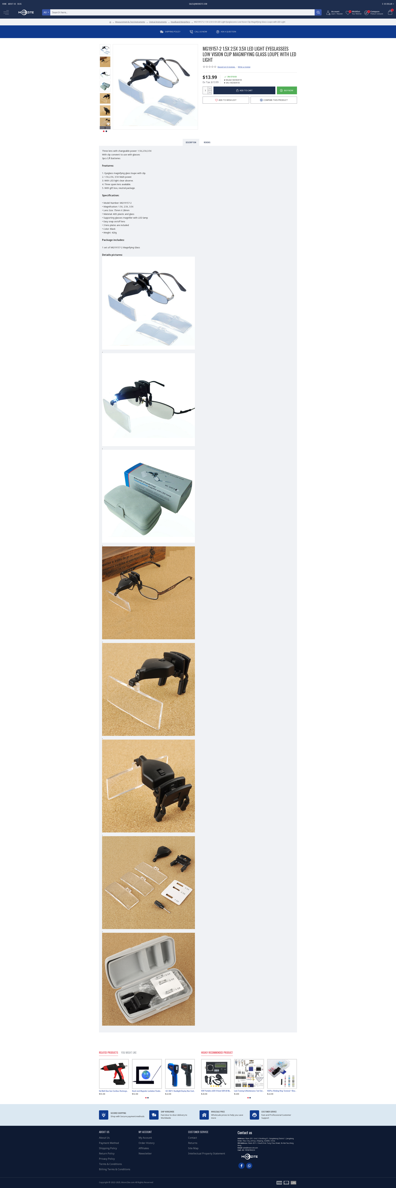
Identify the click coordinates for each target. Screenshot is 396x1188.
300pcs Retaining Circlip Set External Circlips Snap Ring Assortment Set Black (147, 1091)
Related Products (108, 1052)
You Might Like (128, 1052)
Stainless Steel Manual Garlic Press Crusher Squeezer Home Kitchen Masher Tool (180, 1091)
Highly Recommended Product (217, 1052)
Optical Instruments (158, 22)
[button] (105, 45)
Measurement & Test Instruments (130, 22)
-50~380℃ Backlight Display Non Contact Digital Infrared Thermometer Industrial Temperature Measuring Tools (114, 1091)
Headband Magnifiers (180, 22)
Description (191, 142)
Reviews (207, 142)
